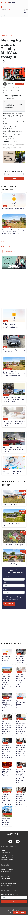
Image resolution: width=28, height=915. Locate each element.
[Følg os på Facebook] (10, 841)
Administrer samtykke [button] (7, 859)
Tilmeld (14, 178)
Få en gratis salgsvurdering (8, 883)
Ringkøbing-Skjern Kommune (9, 881)
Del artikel (18, 84)
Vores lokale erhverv (6, 871)
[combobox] (4, 592)
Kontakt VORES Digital (7, 857)
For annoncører (5, 852)
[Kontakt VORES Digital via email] (18, 841)
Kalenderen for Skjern (7, 874)
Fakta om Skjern (5, 876)
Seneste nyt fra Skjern (7, 869)
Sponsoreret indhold (6, 885)
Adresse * (5, 589)
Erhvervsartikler (5, 878)
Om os (3, 850)
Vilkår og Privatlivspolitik (8, 855)
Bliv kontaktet (9, 604)
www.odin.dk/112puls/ (12, 110)
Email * (5, 582)
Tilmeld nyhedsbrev (19, 912)
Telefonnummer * (8, 576)
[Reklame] (14, 157)
